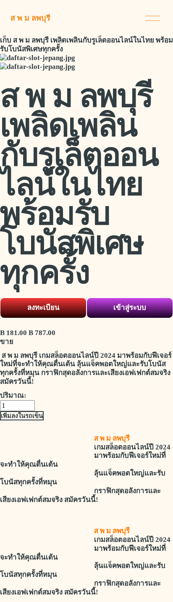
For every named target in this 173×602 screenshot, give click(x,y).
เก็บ (5, 40)
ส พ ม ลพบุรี (30, 18)
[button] (22, 415)
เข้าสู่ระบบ (129, 308)
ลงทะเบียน (43, 308)
